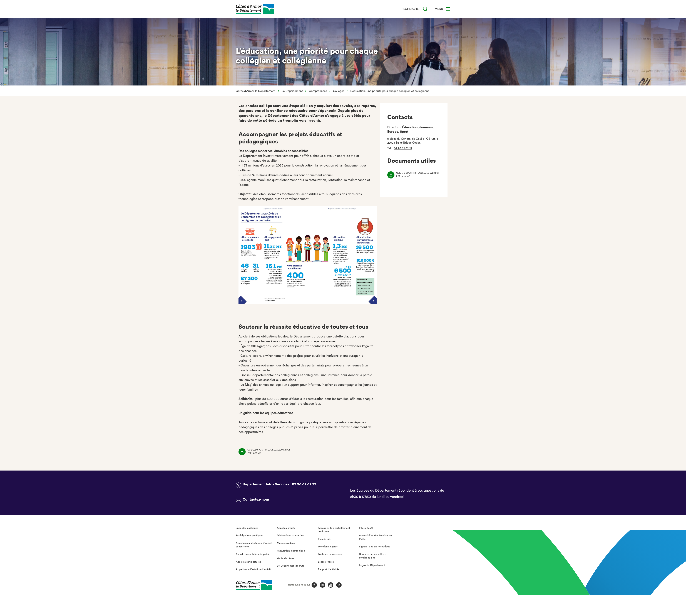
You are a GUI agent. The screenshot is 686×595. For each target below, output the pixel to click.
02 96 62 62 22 (403, 148)
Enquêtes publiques (247, 528)
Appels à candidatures (248, 562)
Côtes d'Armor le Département (255, 91)
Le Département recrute (290, 566)
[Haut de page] (635, 572)
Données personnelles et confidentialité (373, 556)
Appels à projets (286, 528)
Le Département (292, 91)
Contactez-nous (256, 499)
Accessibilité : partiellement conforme (334, 530)
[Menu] (448, 9)
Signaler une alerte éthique (374, 546)
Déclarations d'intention (290, 535)
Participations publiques (249, 535)
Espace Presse (326, 562)
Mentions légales (327, 546)
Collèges (338, 91)
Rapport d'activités (328, 569)
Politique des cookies (330, 554)
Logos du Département (372, 565)
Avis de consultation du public (253, 554)
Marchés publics (286, 543)
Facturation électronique (291, 551)
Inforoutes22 (366, 528)
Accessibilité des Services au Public (375, 537)
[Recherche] (425, 9)
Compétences (318, 91)
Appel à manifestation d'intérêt (253, 569)
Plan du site (324, 539)
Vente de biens (285, 558)
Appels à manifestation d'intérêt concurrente (254, 545)
